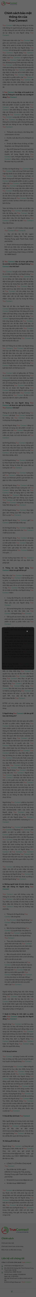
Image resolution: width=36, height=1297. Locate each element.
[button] (29, 643)
